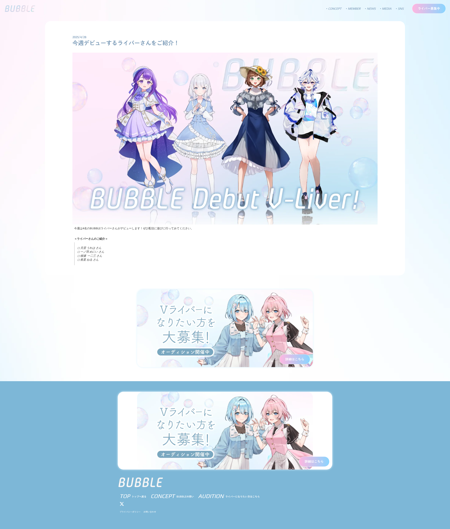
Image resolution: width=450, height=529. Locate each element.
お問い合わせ (149, 512)
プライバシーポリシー (130, 512)
